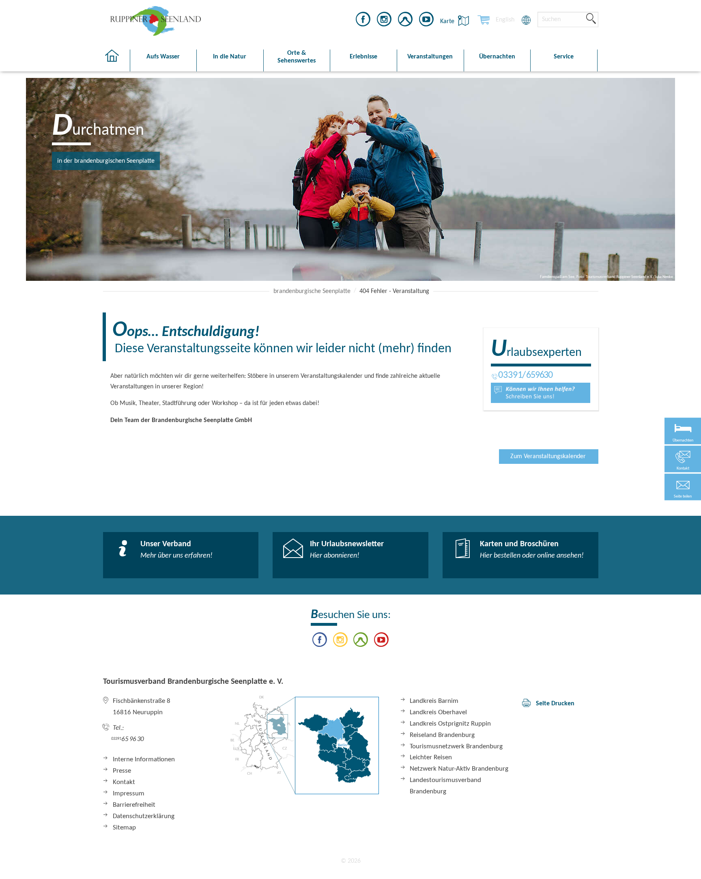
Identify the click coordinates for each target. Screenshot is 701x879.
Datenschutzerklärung (143, 816)
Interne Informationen (144, 759)
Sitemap (124, 827)
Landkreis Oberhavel (438, 712)
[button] (682, 487)
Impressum (128, 793)
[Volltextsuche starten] (591, 19)
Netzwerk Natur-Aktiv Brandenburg (459, 768)
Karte (448, 21)
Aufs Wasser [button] (163, 57)
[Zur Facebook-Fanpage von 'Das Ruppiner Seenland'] (363, 20)
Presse (122, 770)
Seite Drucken (555, 703)
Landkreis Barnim (434, 701)
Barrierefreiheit (134, 804)
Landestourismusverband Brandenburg (445, 786)
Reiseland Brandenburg (442, 735)
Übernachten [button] (497, 57)
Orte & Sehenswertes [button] (296, 57)
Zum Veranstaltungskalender (548, 456)
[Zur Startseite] (116, 60)
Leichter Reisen (431, 757)
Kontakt (124, 782)
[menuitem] (505, 20)
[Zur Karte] (304, 745)
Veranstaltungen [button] (430, 57)
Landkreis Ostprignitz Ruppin (450, 723)
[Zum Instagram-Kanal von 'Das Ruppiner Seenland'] (384, 20)
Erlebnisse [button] (363, 57)
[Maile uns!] (540, 393)
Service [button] (564, 57)
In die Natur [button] (229, 57)
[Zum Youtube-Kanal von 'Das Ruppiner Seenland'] (426, 20)
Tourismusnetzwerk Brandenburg (456, 746)
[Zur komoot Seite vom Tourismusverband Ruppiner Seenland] (405, 20)
